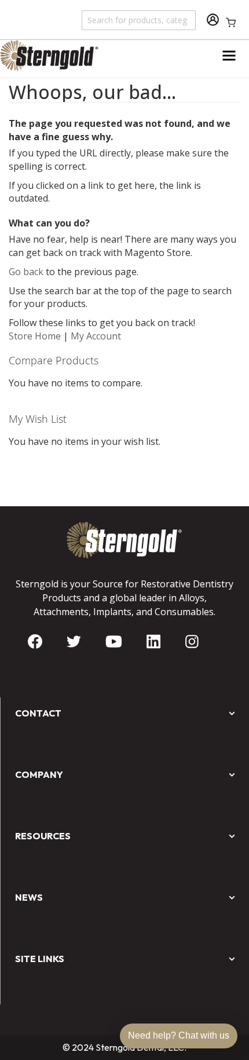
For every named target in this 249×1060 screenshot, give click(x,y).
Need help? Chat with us (178, 1035)
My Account (96, 336)
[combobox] (139, 20)
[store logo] (62, 55)
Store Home (35, 336)
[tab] (124, 597)
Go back (26, 271)
